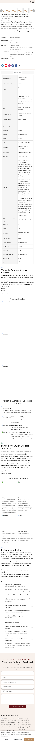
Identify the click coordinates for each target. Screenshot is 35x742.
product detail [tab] (17, 72)
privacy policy (5, 736)
